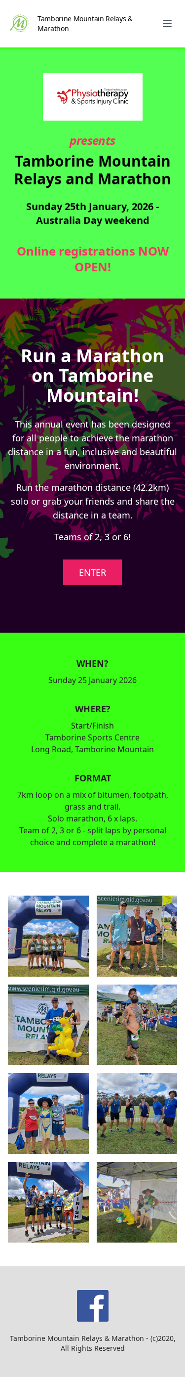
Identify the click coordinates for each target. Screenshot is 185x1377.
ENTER (92, 572)
